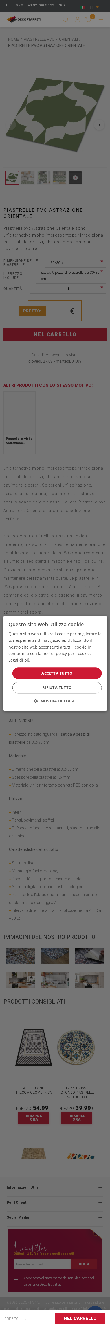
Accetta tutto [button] (56, 673)
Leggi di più (19, 660)
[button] (55, 701)
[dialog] (55, 663)
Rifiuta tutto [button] (56, 687)
